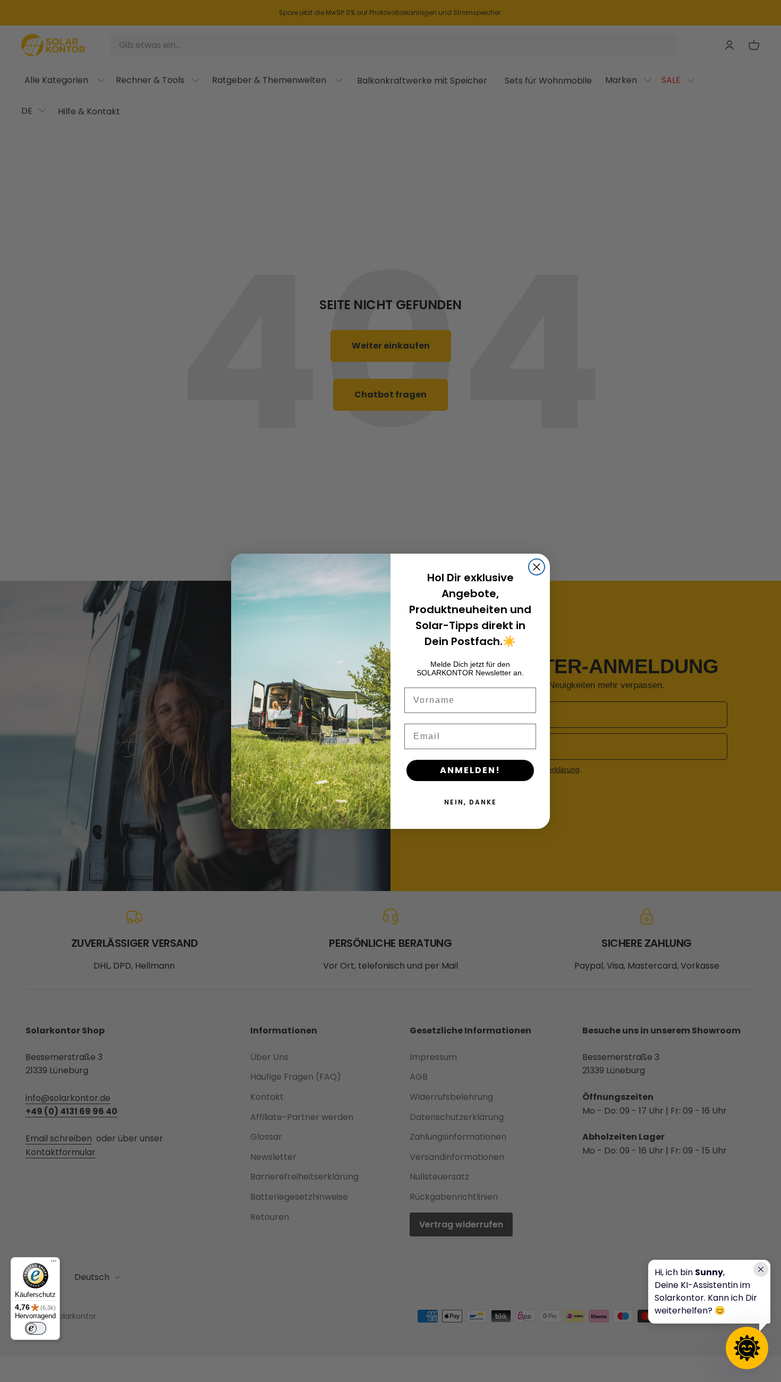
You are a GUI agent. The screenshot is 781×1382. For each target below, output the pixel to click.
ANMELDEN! (470, 770)
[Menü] (53, 1263)
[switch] (35, 1328)
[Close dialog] (537, 567)
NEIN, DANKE (470, 802)
